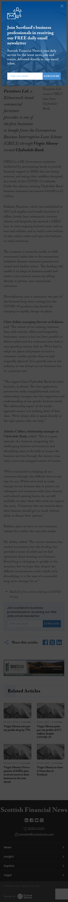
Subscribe (52, 76)
